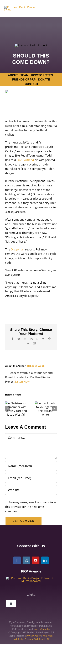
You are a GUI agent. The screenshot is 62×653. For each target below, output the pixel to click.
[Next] (54, 408)
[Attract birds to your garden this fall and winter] (46, 408)
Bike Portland (25, 160)
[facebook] (17, 560)
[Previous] (7, 408)
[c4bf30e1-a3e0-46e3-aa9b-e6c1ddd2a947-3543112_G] (31, 578)
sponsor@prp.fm (42, 629)
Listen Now (22, 381)
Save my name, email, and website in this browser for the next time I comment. (30, 506)
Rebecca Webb (36, 365)
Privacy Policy (33, 635)
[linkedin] (45, 560)
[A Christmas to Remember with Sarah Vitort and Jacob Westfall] (16, 408)
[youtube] (35, 560)
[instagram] (26, 560)
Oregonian (17, 249)
